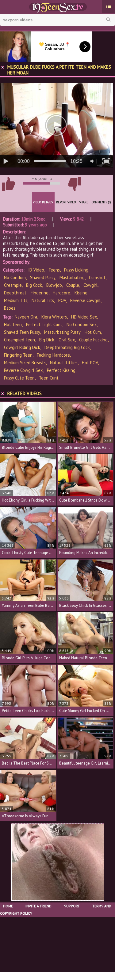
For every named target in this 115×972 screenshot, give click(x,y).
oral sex (67, 340)
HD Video (35, 270)
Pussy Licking (76, 270)
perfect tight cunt (44, 324)
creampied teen (19, 340)
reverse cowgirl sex (23, 370)
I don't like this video (74, 184)
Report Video (66, 202)
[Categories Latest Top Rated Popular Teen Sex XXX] (108, 6)
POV (62, 300)
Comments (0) (101, 202)
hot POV (90, 362)
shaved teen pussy (22, 332)
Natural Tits (43, 300)
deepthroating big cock (67, 347)
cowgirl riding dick (22, 347)
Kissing (81, 293)
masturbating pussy (62, 332)
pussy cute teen (19, 378)
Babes (9, 308)
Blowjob (54, 285)
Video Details (43, 202)
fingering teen (18, 355)
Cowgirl (90, 285)
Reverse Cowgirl (85, 300)
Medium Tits (15, 300)
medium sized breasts (25, 362)
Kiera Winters (54, 317)
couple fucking (93, 340)
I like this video (8, 184)
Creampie (13, 285)
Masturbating (72, 277)
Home (8, 906)
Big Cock (34, 285)
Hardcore (61, 293)
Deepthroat (15, 293)
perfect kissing (61, 370)
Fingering (39, 293)
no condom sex (82, 324)
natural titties (64, 362)
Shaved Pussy (42, 277)
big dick (46, 340)
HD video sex (84, 317)
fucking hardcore (53, 355)
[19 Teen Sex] (57, 7)
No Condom (15, 277)
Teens (54, 270)
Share (83, 202)
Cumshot (97, 277)
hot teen (13, 324)
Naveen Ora (26, 317)
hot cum (93, 332)
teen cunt (49, 378)
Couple (72, 285)
